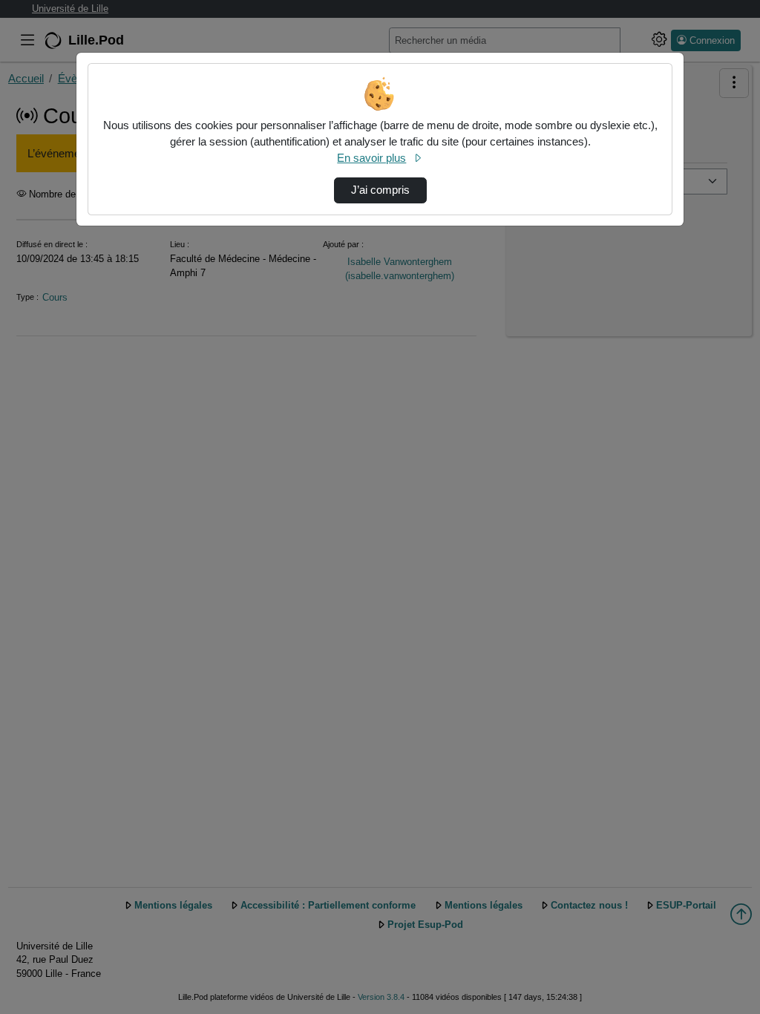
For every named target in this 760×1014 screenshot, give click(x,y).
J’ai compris (380, 190)
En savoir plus (371, 158)
